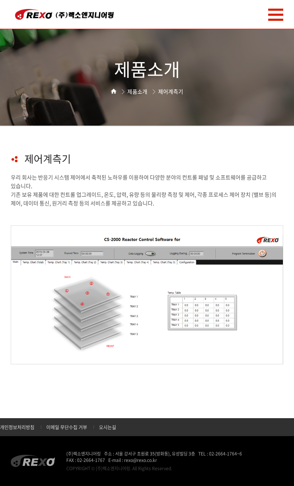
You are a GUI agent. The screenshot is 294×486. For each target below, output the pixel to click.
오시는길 (107, 427)
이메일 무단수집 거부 (66, 427)
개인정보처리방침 (17, 427)
